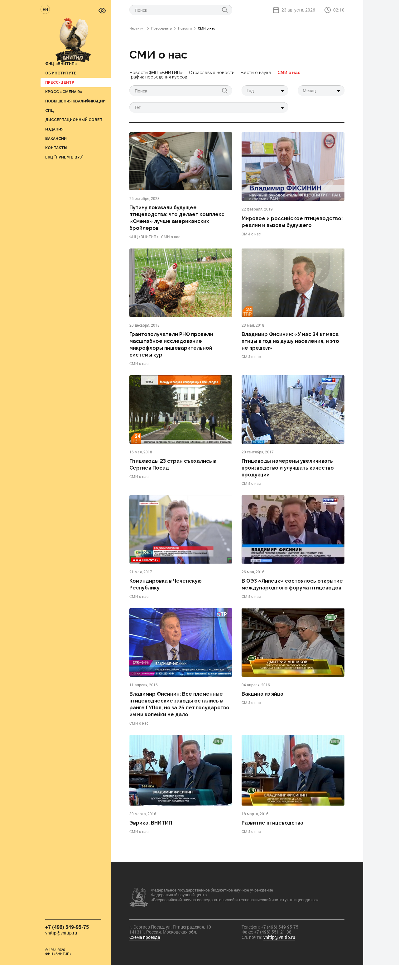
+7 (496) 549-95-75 (67, 927)
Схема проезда (144, 937)
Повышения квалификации (75, 101)
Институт (137, 28)
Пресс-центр (59, 82)
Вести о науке (256, 72)
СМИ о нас (288, 72)
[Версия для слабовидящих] (102, 10)
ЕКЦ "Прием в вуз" (64, 157)
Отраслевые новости (211, 72)
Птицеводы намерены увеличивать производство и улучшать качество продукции (288, 468)
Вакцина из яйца (262, 694)
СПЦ (49, 110)
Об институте (60, 73)
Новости (185, 28)
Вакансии (56, 138)
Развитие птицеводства (272, 823)
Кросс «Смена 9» (63, 91)
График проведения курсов (158, 76)
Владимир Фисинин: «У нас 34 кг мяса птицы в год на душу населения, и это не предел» (290, 341)
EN (45, 9)
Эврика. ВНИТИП (150, 823)
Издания (54, 129)
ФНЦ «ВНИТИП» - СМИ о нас (154, 236)
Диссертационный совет (74, 119)
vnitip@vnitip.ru (61, 933)
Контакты (56, 147)
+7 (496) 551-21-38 (272, 932)
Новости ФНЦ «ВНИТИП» (156, 72)
